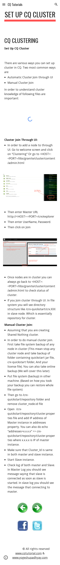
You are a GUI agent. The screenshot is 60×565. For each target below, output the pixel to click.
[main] (30, 16)
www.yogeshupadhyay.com (30, 557)
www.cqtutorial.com (28, 553)
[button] (4, 4)
